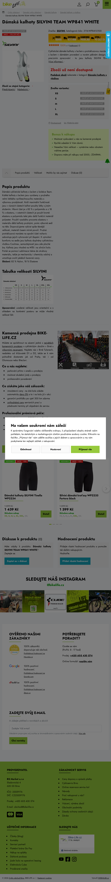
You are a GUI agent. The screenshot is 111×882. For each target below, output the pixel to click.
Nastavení (55, 449)
